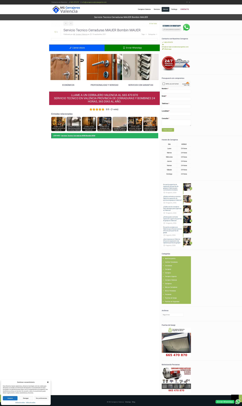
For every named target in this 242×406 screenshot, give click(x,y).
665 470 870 (75, 2)
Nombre (165, 88)
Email (164, 96)
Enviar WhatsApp (133, 48)
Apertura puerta (170, 258)
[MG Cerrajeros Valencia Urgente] (66, 9)
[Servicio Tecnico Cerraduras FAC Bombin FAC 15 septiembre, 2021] (236, 398)
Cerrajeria (168, 269)
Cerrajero (168, 273)
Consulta (165, 118)
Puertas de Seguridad (172, 301)
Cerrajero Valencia (81, 34)
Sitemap (128, 402)
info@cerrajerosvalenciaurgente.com (94, 2)
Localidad (166, 111)
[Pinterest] (187, 2)
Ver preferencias (41, 398)
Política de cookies (20, 402)
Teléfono (165, 103)
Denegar (26, 398)
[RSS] (189, 2)
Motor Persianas (170, 291)
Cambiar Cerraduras (171, 262)
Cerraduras (168, 266)
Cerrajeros (168, 283)
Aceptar (10, 398)
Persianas (168, 294)
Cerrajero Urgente (171, 276)
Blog (133, 402)
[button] (48, 382)
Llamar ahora (78, 48)
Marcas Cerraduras (171, 287)
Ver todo (154, 23)
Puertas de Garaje (171, 298)
